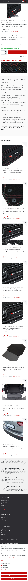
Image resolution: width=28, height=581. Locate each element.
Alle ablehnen (14, 578)
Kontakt (3, 529)
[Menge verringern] (6, 53)
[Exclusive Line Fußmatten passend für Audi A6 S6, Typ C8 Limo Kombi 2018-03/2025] (14, 313)
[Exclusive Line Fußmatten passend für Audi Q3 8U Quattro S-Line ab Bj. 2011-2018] (14, 274)
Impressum (4, 534)
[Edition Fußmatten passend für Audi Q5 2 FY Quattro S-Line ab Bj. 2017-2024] (14, 155)
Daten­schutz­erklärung (7, 530)
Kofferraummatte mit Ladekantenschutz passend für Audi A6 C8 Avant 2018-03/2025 (13, 369)
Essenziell (5, 561)
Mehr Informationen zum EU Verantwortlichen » (12, 133)
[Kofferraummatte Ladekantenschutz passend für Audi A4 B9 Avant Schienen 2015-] (14, 392)
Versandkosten (14, 31)
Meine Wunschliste (6, 520)
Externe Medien (7, 563)
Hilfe (2, 507)
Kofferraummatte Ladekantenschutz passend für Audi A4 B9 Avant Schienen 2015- (13, 408)
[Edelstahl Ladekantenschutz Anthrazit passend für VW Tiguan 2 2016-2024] (14, 431)
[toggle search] (19, 1)
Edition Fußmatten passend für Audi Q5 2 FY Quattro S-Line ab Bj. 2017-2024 (13, 171)
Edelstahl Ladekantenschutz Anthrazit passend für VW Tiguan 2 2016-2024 (12, 447)
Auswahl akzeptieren (14, 575)
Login (2, 519)
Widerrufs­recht (5, 502)
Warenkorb (4, 503)
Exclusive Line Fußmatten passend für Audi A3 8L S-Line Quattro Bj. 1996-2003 (13, 250)
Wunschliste (23, 56)
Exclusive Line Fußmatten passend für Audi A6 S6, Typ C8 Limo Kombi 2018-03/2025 (13, 330)
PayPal (5, 565)
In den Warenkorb (16, 52)
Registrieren (4, 517)
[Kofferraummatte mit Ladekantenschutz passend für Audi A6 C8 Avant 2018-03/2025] (14, 352)
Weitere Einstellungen (6, 570)
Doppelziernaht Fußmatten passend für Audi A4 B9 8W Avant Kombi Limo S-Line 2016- (13, 211)
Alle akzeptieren (14, 573)
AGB (2, 532)
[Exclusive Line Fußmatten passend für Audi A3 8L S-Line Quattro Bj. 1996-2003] (14, 234)
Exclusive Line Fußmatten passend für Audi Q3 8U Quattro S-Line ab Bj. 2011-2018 (13, 290)
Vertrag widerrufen (6, 509)
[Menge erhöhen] (6, 51)
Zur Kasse (3, 505)
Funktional (5, 567)
